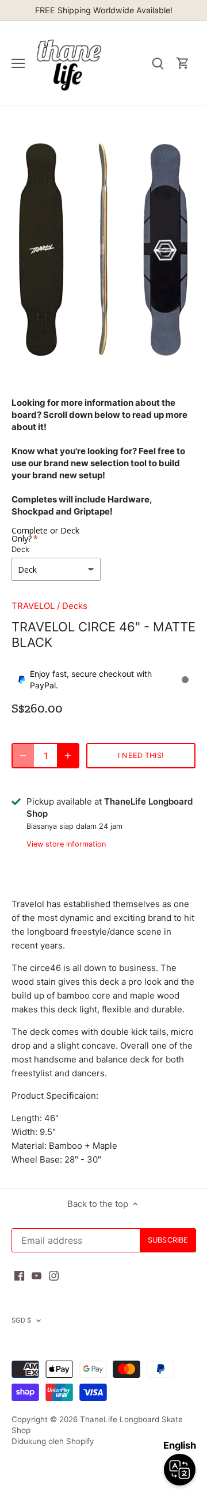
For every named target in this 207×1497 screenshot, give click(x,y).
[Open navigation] (18, 63)
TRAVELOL (33, 605)
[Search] (157, 63)
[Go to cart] (183, 63)
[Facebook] (19, 1275)
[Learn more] (185, 679)
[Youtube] (36, 1275)
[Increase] (68, 756)
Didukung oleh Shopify (53, 1441)
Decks (74, 605)
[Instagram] (54, 1275)
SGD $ (22, 1320)
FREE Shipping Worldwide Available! (103, 10)
